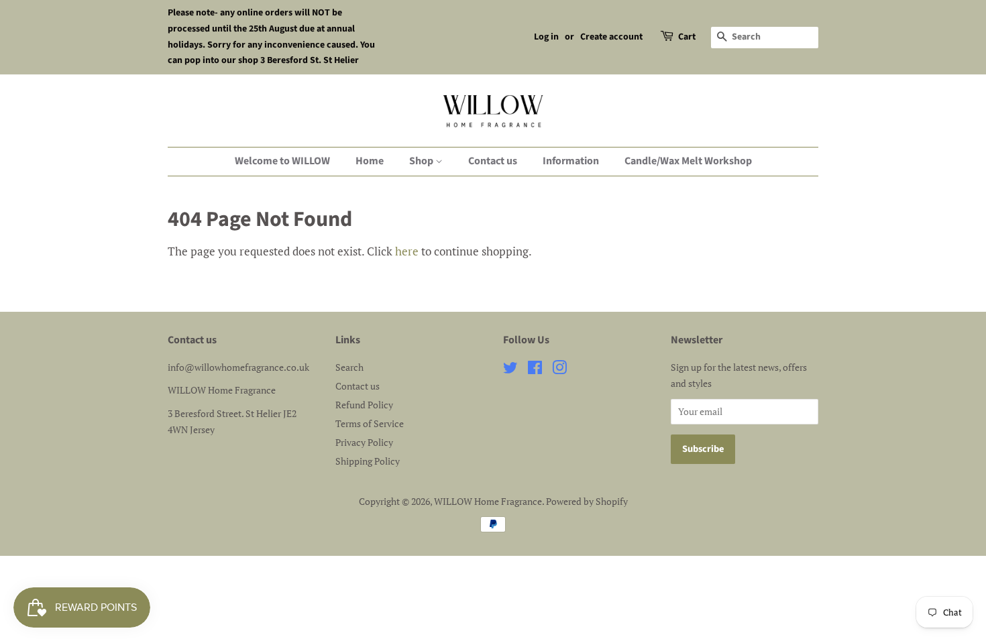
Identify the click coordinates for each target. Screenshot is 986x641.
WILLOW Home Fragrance (488, 501)
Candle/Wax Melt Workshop (688, 161)
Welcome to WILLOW (282, 161)
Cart (687, 37)
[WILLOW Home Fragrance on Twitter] (510, 369)
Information (571, 161)
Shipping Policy (367, 461)
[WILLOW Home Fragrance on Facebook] (535, 369)
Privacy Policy (364, 442)
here (407, 251)
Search (349, 367)
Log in (546, 37)
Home (369, 161)
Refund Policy (364, 404)
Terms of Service (369, 423)
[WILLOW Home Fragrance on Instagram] (559, 369)
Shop (422, 161)
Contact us (492, 161)
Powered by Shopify (587, 501)
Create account (611, 37)
